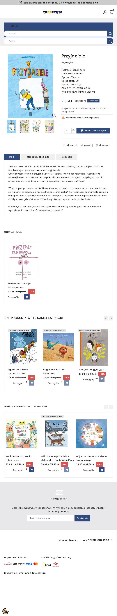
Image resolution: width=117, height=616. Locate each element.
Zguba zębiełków (18, 369)
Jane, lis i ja (85, 369)
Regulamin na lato (54, 369)
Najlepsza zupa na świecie (91, 456)
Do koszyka (27, 296)
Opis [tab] (11, 156)
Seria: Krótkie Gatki (72, 73)
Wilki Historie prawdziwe (55, 456)
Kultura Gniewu (86, 91)
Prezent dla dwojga (19, 283)
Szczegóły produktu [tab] (38, 156)
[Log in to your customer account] (105, 11)
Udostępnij (72, 145)
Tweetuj (88, 145)
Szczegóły (14, 297)
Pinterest (104, 145)
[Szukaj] (110, 33)
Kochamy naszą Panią (18, 456)
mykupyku (67, 62)
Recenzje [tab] (67, 156)
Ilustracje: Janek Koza (73, 69)
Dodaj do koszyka (93, 130)
